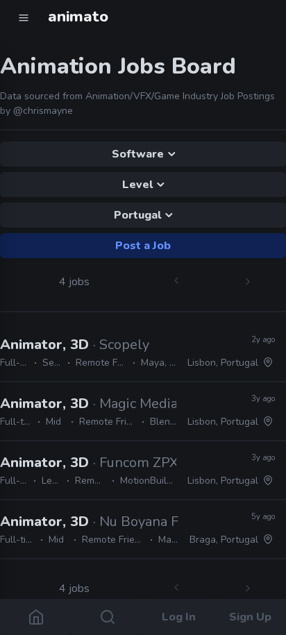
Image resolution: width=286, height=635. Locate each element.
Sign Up (250, 617)
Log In (179, 617)
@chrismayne (43, 110)
